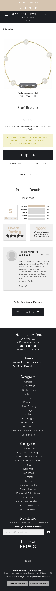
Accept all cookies (39, 583)
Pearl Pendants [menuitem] (28, 510)
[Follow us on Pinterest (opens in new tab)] (29, 546)
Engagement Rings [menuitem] (28, 453)
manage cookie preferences (30, 576)
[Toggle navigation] (6, 17)
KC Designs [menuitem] (28, 419)
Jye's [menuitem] (28, 398)
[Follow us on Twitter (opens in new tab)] (34, 546)
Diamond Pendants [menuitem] (28, 505)
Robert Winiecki (28, 251)
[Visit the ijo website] (28, 561)
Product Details (28, 189)
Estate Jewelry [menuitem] (28, 489)
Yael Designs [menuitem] (28, 427)
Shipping (15, 163)
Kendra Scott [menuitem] (28, 423)
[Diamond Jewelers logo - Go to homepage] (28, 17)
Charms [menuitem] (28, 481)
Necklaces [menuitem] (28, 473)
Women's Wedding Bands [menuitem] (28, 457)
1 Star (24, 219)
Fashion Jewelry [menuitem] (28, 485)
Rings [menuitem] (28, 465)
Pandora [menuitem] (28, 402)
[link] (28, 2)
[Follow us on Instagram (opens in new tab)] (25, 546)
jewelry (9, 29)
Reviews (28, 198)
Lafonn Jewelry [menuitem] (28, 406)
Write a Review (28, 312)
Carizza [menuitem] (28, 382)
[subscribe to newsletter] (48, 532)
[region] (28, 64)
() (48, 206)
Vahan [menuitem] (28, 394)
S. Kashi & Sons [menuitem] (28, 390)
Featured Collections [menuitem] (28, 493)
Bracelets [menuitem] (28, 477)
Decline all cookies (17, 583)
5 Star (24, 206)
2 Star (24, 215)
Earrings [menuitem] (28, 469)
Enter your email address (28, 526)
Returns (41, 163)
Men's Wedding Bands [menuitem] (28, 461)
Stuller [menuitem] (28, 414)
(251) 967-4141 (28, 96)
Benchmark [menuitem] (28, 435)
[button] (20, 8)
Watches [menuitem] (28, 497)
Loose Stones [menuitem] (28, 449)
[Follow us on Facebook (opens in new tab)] (21, 546)
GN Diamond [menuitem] (28, 386)
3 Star (24, 212)
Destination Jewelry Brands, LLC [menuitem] (28, 431)
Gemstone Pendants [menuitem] (28, 501)
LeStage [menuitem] (28, 410)
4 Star (24, 209)
